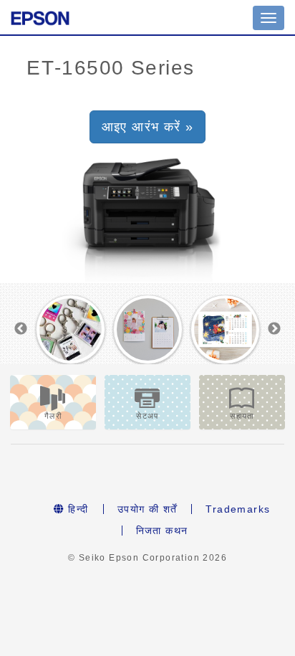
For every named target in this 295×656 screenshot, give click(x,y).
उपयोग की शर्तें (147, 509)
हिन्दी (76, 509)
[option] (70, 329)
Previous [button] (21, 329)
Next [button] (274, 329)
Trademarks (237, 509)
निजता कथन (162, 530)
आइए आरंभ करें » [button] (148, 127)
